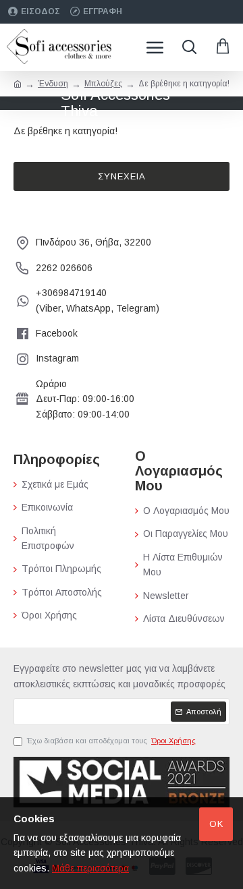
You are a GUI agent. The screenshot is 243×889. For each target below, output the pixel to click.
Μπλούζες (103, 83)
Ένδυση (53, 83)
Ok (216, 824)
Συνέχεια (122, 176)
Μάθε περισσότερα (90, 868)
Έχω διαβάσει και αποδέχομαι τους (111, 741)
